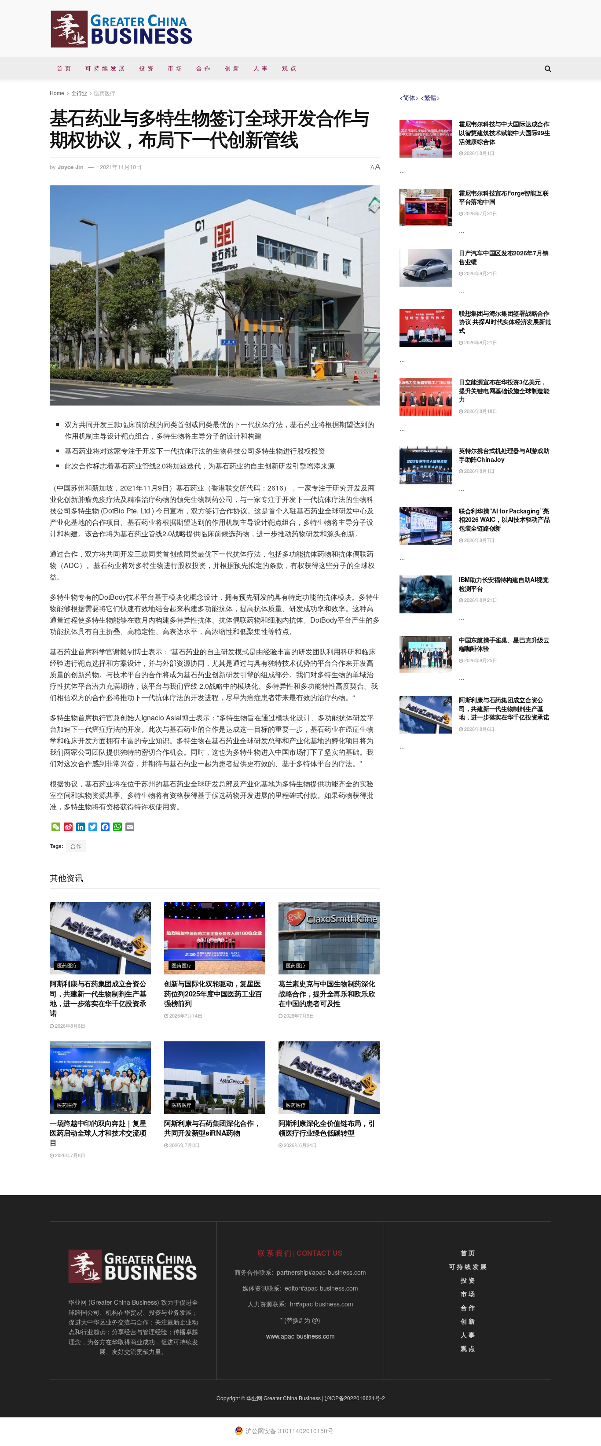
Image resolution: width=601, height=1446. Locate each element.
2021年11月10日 (121, 166)
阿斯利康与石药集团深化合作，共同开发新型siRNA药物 (212, 1128)
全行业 (79, 92)
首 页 (64, 68)
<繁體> (430, 97)
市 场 (175, 68)
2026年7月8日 (69, 1154)
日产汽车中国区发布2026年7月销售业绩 (503, 257)
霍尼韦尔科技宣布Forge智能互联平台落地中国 (503, 197)
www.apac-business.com (300, 1336)
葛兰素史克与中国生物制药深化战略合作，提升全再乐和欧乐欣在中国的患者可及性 (327, 993)
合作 (76, 845)
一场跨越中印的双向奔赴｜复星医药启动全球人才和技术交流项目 (98, 1133)
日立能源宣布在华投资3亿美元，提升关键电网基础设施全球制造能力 (504, 390)
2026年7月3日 (184, 1144)
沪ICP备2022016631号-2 (355, 1398)
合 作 (203, 68)
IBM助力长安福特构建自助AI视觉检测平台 (503, 584)
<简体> (409, 97)
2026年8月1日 (479, 152)
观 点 (289, 68)
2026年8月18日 (480, 410)
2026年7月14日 (185, 1015)
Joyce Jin (71, 166)
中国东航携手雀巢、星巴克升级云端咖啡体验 (504, 644)
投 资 (146, 68)
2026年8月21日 (480, 273)
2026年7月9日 (298, 1015)
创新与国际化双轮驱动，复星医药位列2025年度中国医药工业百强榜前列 (213, 993)
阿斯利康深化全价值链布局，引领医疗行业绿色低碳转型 (327, 1128)
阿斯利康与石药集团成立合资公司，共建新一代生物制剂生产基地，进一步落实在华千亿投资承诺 (98, 998)
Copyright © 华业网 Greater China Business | (270, 1398)
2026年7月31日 (480, 213)
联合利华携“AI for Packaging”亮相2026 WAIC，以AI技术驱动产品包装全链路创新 (504, 519)
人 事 (260, 68)
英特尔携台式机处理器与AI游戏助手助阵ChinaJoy (504, 455)
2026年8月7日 (479, 539)
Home (57, 92)
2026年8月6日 (69, 1025)
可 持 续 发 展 (105, 68)
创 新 (232, 68)
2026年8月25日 (480, 660)
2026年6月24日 (299, 1144)
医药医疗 (104, 92)
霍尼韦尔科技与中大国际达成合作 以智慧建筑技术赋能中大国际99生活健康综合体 (504, 132)
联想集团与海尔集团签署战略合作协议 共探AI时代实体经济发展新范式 (505, 322)
